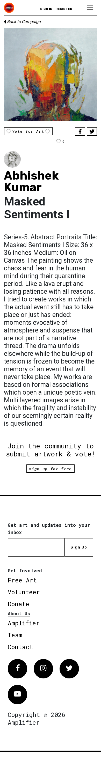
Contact (20, 647)
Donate (18, 604)
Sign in (46, 9)
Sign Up (78, 547)
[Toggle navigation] (90, 8)
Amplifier (24, 623)
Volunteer (24, 592)
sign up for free (50, 468)
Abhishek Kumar (31, 181)
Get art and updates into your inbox (49, 528)
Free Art (22, 580)
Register (63, 9)
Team (15, 635)
